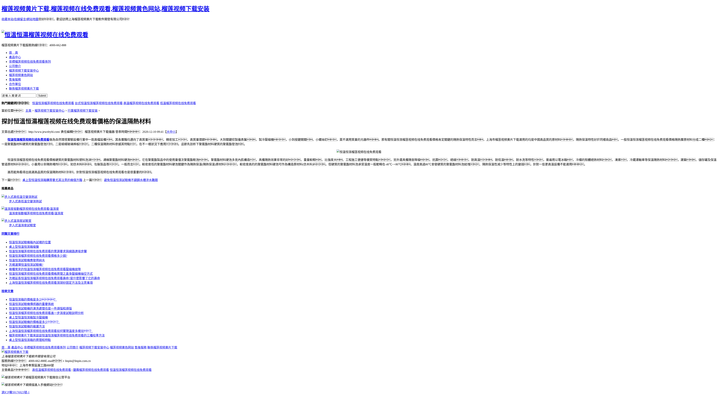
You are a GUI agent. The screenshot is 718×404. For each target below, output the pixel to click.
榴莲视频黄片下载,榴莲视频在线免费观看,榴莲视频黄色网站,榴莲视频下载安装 (105, 8)
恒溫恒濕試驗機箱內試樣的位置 (30, 242)
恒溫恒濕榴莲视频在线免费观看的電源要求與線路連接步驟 (48, 251)
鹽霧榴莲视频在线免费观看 (91, 369)
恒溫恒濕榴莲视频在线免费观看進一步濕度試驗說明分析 (46, 313)
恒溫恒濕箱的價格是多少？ (33, 299)
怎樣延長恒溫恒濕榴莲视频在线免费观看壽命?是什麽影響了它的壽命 (54, 278)
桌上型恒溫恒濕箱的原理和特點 (30, 340)
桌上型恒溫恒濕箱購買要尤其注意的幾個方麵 (52, 180)
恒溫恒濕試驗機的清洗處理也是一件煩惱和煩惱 (40, 308)
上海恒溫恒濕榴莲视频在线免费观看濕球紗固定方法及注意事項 (51, 282)
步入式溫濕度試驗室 (22, 225)
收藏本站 (7, 19)
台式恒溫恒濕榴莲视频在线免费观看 (99, 103)
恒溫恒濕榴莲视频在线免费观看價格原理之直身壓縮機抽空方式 (51, 273)
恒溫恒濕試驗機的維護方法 (27, 326)
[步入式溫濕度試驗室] (16, 220)
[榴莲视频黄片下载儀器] (14, 352)
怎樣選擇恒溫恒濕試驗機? (26, 264)
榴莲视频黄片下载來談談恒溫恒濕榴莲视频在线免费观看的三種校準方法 (57, 335)
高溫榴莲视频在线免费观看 (141, 103)
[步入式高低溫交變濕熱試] (19, 196)
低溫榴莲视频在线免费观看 (178, 103)
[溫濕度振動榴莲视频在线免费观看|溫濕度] (30, 208)
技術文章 (7, 291)
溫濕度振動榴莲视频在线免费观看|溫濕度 (36, 213)
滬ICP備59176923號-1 (15, 392)
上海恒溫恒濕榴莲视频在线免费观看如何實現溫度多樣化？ (51, 331)
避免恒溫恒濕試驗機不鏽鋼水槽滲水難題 (131, 180)
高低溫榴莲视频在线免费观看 (51, 369)
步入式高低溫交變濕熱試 (25, 201)
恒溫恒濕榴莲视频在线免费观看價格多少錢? (38, 255)
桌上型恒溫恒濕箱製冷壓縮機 (28, 317)
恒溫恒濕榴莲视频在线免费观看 (53, 103)
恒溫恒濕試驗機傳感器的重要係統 (31, 304)
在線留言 (20, 19)
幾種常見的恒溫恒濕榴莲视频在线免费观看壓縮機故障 (45, 269)
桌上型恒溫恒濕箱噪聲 (24, 246)
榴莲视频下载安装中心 (50, 110)
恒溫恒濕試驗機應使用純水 (27, 260)
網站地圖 (33, 19)
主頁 (28, 110)
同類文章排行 (10, 233)
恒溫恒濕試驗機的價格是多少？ (34, 322)
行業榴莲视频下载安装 (83, 110)
